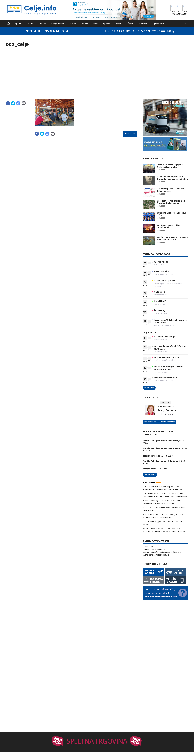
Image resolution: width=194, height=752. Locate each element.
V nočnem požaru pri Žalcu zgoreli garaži (169, 226)
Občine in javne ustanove (154, 549)
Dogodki (17, 23)
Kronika (119, 23)
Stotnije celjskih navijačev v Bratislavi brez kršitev (170, 166)
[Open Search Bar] (184, 23)
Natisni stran (130, 134)
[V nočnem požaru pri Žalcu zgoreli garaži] (149, 228)
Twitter (13, 103)
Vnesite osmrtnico (167, 421)
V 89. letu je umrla (166, 406)
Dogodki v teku (151, 332)
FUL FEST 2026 (161, 262)
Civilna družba (149, 546)
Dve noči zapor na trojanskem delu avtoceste (171, 190)
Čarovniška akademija (164, 337)
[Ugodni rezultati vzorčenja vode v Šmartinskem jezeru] (149, 240)
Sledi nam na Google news (18, 103)
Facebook (8, 103)
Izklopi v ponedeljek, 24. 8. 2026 (158, 456)
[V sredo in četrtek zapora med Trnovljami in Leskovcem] (149, 204)
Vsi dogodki (149, 388)
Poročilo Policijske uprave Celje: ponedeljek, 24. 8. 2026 (165, 449)
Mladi (95, 23)
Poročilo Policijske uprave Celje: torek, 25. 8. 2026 (163, 442)
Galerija (30, 23)
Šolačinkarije (160, 310)
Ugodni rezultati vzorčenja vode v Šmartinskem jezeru (172, 238)
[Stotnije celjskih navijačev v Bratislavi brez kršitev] (149, 168)
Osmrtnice (142, 23)
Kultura (73, 23)
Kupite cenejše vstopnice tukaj (156, 555)
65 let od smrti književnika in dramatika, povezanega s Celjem (172, 178)
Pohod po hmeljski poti (164, 281)
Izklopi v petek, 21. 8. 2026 (155, 469)
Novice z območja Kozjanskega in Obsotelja (162, 552)
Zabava (84, 23)
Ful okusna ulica (161, 271)
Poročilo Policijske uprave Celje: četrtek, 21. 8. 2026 (164, 462)
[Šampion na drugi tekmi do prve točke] (149, 216)
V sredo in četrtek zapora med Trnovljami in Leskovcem (171, 202)
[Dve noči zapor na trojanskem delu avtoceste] (149, 192)
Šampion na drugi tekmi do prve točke (171, 214)
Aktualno (42, 23)
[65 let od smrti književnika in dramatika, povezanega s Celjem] (149, 180)
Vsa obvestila (150, 475)
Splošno (106, 23)
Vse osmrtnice (150, 421)
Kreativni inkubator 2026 (166, 377)
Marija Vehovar (167, 410)
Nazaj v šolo (159, 292)
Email (24, 103)
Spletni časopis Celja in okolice (8, 23)
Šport (130, 23)
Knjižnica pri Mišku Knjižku (166, 357)
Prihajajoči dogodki (157, 254)
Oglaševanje (158, 23)
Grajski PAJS (160, 301)
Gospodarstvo (57, 23)
